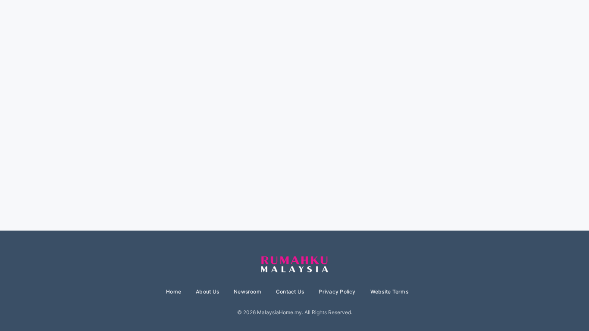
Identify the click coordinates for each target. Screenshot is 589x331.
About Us (207, 291)
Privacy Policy (337, 291)
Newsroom (247, 291)
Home (173, 291)
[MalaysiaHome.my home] (294, 265)
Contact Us (290, 291)
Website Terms (389, 291)
